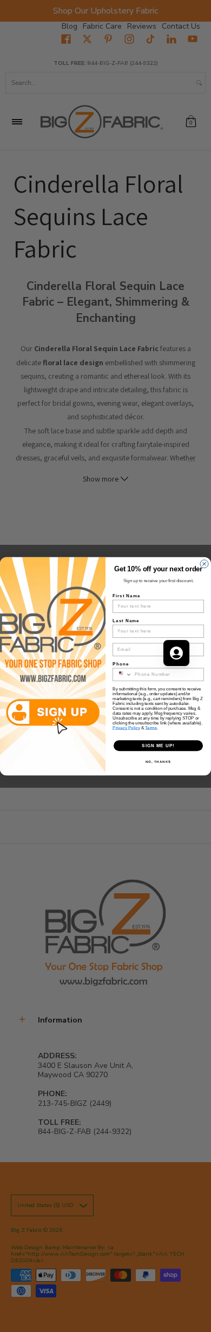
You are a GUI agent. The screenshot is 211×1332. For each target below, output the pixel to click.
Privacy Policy (126, 727)
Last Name (126, 620)
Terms (151, 727)
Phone (121, 663)
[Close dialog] (204, 563)
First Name (126, 595)
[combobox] (122, 674)
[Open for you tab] (176, 653)
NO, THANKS (159, 761)
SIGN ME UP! (158, 745)
